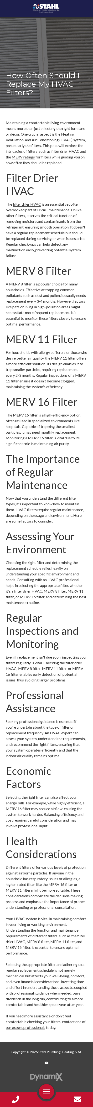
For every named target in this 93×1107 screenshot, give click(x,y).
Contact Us (77, 1099)
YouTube (46, 1063)
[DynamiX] (46, 1076)
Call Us (15, 1099)
